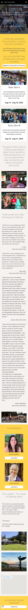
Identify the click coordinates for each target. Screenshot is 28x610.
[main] (14, 14)
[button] (2, 2)
